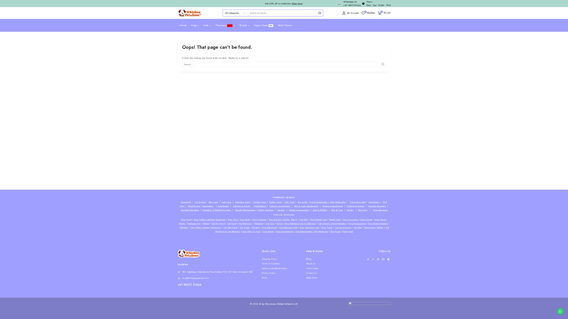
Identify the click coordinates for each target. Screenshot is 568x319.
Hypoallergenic (380, 210)
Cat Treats (245, 227)
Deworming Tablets (373, 227)
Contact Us (311, 273)
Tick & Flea (199, 202)
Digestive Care (242, 202)
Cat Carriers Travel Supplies (332, 223)
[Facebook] (368, 259)
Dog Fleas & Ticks (251, 231)
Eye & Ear (303, 202)
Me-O (294, 219)
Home (183, 25)
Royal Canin (335, 219)
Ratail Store (311, 277)
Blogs (309, 259)
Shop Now (297, 3)
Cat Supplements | (305, 231)
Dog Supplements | (286, 231)
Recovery (362, 210)
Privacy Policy (269, 273)
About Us (310, 263)
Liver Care (290, 202)
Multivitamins (260, 206)
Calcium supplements (280, 206)
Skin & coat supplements (306, 206)
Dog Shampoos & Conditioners (300, 223)
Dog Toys (233, 219)
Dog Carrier (366, 219)
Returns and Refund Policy (274, 268)
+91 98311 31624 (189, 285)
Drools (280, 223)
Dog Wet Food (269, 227)
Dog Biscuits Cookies (279, 219)
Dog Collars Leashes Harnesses (210, 219)
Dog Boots (268, 231)
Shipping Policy (269, 259)
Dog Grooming (350, 219)
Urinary (350, 210)
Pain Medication (338, 202)
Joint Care (226, 202)
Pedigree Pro (194, 223)
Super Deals (263, 25)
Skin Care (213, 202)
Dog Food (186, 219)
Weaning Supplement (332, 206)
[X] (373, 259)
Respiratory (208, 206)
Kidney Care (275, 202)
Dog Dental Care (318, 219)
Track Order (312, 268)
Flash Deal (348, 231)
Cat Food (231, 223)
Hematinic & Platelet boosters (216, 210)
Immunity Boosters (377, 206)
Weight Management (245, 210)
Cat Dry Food (218, 223)
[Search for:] (284, 64)
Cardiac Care (259, 202)
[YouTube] (383, 259)
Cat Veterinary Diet (288, 227)
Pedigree (258, 223)
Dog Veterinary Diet (309, 227)
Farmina (256, 227)
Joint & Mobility (320, 210)
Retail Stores (285, 25)
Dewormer (186, 202)
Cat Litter (303, 219)
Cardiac (281, 210)
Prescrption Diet (358, 202)
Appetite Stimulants (190, 210)
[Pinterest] (388, 259)
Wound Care (194, 206)
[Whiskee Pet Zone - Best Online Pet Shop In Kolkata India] (190, 13)
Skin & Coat (337, 210)
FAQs (264, 277)
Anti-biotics (374, 202)
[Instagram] (378, 259)
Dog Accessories (357, 223)
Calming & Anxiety (242, 206)
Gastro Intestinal (265, 210)
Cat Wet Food (230, 227)
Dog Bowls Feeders (378, 223)
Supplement (223, 206)
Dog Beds (245, 219)
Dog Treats (327, 227)
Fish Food (335, 231)
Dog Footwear (259, 219)
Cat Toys (270, 223)
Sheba (206, 223)
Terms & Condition (271, 263)
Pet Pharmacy (245, 223)
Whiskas (184, 227)
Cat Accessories (343, 227)
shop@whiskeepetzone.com (195, 278)
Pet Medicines (321, 231)
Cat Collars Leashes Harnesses (205, 227)
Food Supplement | (320, 202)
